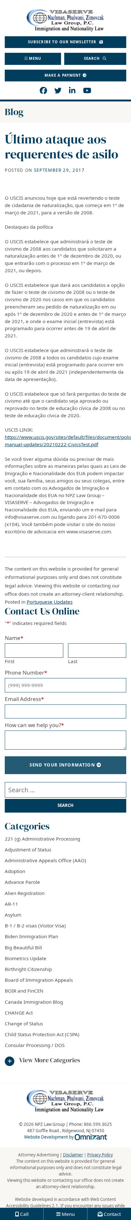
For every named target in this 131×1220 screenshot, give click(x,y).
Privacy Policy (100, 1155)
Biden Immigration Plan (31, 936)
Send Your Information (62, 765)
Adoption (15, 871)
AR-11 (11, 904)
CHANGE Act (19, 1012)
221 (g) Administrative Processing (42, 838)
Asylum (13, 915)
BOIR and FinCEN (24, 991)
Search (92, 58)
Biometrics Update (25, 958)
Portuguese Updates (49, 602)
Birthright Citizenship (28, 969)
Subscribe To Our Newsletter (63, 41)
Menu (35, 58)
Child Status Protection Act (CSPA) (42, 1034)
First (9, 661)
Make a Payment (63, 75)
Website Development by (65, 1137)
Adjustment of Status (28, 849)
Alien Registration (25, 893)
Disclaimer (73, 1155)
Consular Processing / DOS (35, 1045)
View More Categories (49, 1060)
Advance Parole (22, 882)
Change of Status (24, 1023)
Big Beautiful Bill (23, 947)
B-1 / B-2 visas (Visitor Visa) (35, 925)
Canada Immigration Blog (34, 1002)
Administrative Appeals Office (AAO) (45, 860)
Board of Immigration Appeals (39, 980)
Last (72, 661)
